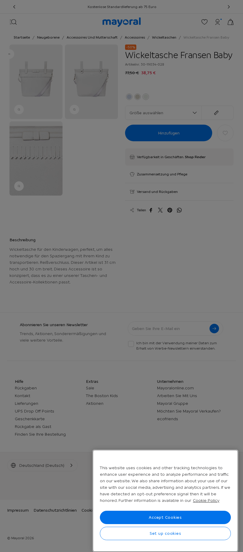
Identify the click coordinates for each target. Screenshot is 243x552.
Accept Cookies (165, 517)
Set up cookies (165, 533)
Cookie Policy (206, 500)
